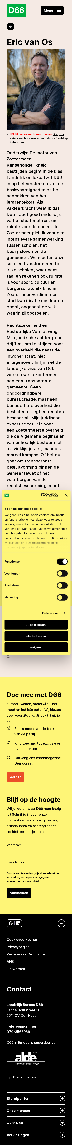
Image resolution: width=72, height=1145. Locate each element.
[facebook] (11, 923)
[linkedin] (18, 923)
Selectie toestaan (36, 636)
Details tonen (51, 613)
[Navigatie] (59, 923)
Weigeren (36, 647)
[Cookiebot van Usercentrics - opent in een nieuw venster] (43, 495)
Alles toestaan (36, 624)
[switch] (62, 573)
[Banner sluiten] (66, 495)
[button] (52, 10)
